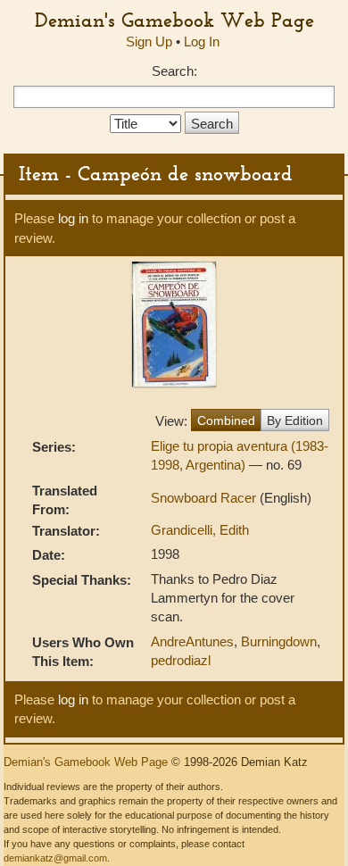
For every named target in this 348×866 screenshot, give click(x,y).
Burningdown (279, 641)
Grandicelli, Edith (200, 529)
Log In (202, 41)
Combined (226, 420)
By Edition (295, 420)
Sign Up (149, 41)
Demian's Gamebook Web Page (174, 19)
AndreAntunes (192, 641)
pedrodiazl (181, 660)
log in (73, 218)
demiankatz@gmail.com (55, 858)
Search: (174, 71)
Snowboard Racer (205, 497)
